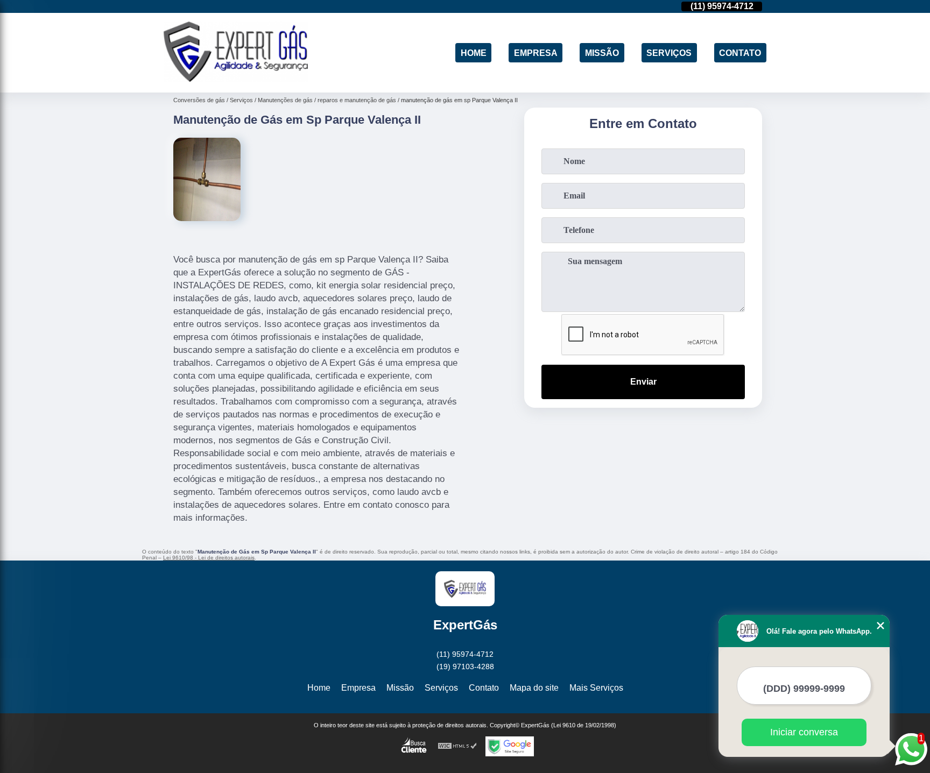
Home (474, 52)
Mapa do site (534, 687)
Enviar (643, 381)
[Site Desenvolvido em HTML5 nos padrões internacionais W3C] (457, 746)
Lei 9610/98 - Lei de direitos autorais (209, 558)
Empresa (536, 52)
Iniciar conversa (804, 732)
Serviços (669, 52)
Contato (740, 52)
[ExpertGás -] (236, 78)
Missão (602, 52)
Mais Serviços (596, 687)
